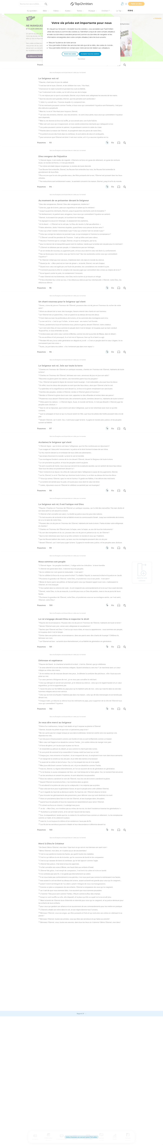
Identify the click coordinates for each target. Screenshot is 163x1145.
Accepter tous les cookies (90, 54)
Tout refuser (81, 59)
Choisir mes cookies (70, 54)
